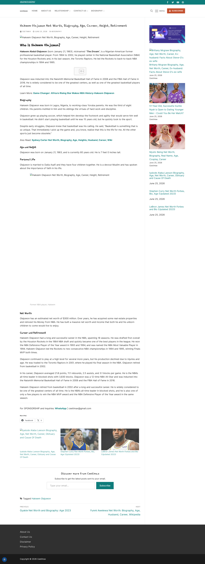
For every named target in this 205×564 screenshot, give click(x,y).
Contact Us (26, 536)
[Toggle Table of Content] (80, 71)
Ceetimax (26, 31)
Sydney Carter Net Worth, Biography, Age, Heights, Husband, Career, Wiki (72, 140)
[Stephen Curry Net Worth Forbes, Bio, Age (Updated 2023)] (79, 439)
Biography (56, 31)
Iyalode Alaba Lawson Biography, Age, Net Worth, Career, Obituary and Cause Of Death (38, 454)
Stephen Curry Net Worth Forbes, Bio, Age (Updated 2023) (166, 192)
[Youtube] (178, 2)
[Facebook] (168, 2)
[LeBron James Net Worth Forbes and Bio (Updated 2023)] (120, 439)
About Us (25, 531)
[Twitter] (173, 2)
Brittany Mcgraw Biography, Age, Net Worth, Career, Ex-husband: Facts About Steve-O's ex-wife (166, 68)
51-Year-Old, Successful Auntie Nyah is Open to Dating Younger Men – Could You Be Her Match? (166, 109)
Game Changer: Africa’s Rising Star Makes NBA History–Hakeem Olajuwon (73, 93)
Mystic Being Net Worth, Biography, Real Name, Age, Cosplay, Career (164, 156)
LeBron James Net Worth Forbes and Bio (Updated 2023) (166, 208)
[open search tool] (151, 11)
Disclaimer (25, 541)
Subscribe (177, 11)
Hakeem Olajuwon (41, 498)
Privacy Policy (27, 546)
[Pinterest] (183, 2)
